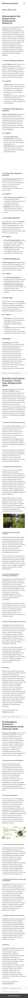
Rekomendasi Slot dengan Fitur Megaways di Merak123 (11, 20)
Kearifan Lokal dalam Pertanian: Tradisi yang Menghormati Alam (13, 382)
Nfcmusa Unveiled (10, 3)
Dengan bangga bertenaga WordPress (10, 992)
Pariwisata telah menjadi (9, 733)
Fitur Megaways (6, 342)
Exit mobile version (14, 996)
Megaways (5, 29)
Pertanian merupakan (8, 389)
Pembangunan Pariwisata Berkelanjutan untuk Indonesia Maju (13, 725)
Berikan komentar (17, 373)
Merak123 (5, 55)
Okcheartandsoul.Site (8, 712)
